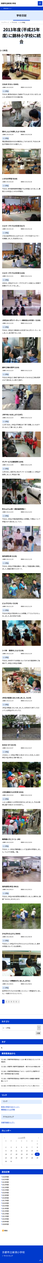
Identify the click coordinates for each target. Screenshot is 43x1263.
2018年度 (5, 1198)
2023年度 (5, 1185)
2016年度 (5, 1203)
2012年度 (5, 1214)
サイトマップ (8, 1255)
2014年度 (5, 1208)
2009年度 (5, 1221)
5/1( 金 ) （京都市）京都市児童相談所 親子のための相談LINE (20, 1066)
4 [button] (11, 1001)
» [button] (18, 1001)
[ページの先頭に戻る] (40, 1260)
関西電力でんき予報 (8, 1109)
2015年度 (5, 1206)
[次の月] (38, 1138)
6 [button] (16, 1001)
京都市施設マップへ (8, 1122)
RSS (6, 1230)
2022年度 (5, 1187)
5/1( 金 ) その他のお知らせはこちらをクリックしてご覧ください (20, 1086)
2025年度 (5, 1179)
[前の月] (4, 1138)
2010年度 (5, 1219)
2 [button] (6, 1001)
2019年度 (5, 1195)
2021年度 (5, 1190)
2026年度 (5, 1177)
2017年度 (5, 1200)
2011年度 (5, 1216)
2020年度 (5, 1192)
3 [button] (8, 1001)
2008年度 (5, 1224)
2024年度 (5, 1182)
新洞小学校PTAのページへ (10, 1107)
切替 (38, 1033)
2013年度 (5, 1211)
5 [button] (13, 1001)
